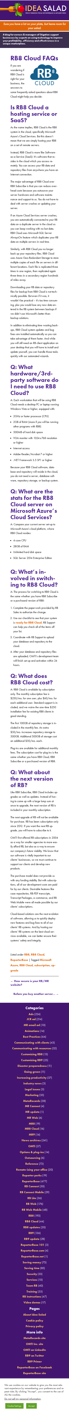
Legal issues (32, 1088)
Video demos (32, 1301)
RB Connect (31, 1185)
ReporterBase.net (32, 1255)
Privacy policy (35, 1325)
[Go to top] (34, 998)
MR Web (32, 1117)
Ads (31, 1013)
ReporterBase (19, 960)
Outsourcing (32, 1157)
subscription (42, 964)
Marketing (32, 1094)
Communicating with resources (31, 1047)
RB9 (31, 1232)
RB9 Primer (34, 1360)
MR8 (32, 1122)
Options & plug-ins (32, 1151)
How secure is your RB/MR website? (29, 981)
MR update (32, 1111)
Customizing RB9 (32, 1059)
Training (32, 1290)
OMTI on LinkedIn (34, 1349)
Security (32, 1273)
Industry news (32, 1082)
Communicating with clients (31, 1041)
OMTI (31, 1145)
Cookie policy (34, 1319)
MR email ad (32, 1024)
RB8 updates (31, 1226)
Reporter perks (32, 1174)
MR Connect (32, 1105)
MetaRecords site (35, 1337)
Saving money (32, 1261)
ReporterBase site (34, 1372)
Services (32, 1278)
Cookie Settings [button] (14, 1405)
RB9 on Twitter (34, 1354)
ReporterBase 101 (32, 1244)
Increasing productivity (32, 1076)
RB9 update (31, 1238)
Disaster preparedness (32, 1065)
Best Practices (32, 1035)
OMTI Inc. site (34, 1343)
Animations (32, 1030)
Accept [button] (31, 1405)
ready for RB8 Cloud (29, 624)
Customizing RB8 (32, 1053)
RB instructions (31, 1295)
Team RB (31, 1284)
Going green (32, 1071)
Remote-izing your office (31, 1168)
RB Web (31, 1203)
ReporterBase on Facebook (34, 1366)
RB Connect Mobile (32, 1191)
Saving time (31, 1267)
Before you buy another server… (36, 992)
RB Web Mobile (32, 1209)
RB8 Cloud (37, 955)
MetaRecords (31, 1100)
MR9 (32, 1133)
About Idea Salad (34, 1313)
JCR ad (31, 1018)
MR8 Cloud (32, 1127)
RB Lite (31, 1197)
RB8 (27, 955)
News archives (31, 1139)
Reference (31, 1163)
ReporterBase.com (32, 1249)
